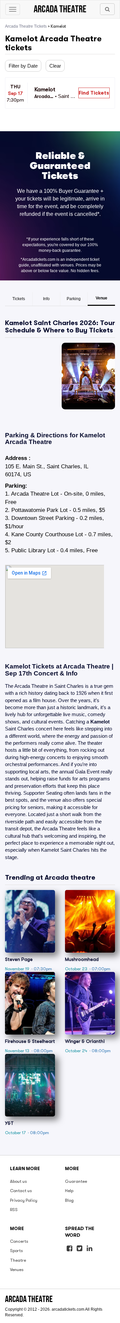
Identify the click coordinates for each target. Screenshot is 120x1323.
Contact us (21, 1190)
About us (18, 1181)
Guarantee (76, 1181)
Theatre (18, 1260)
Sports (16, 1250)
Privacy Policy (23, 1200)
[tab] (19, 298)
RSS (14, 1209)
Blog (69, 1200)
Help (69, 1190)
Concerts (19, 1241)
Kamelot (100, 721)
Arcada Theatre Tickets (26, 26)
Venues (17, 1269)
